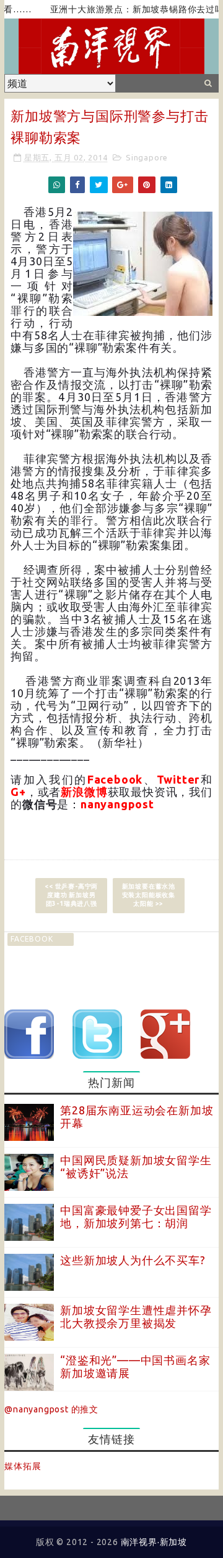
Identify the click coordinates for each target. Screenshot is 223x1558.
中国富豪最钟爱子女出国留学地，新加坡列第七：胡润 (135, 1217)
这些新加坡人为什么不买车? (132, 1260)
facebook (32, 939)
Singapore (147, 157)
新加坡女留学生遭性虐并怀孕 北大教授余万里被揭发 (135, 1317)
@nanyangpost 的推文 (51, 1409)
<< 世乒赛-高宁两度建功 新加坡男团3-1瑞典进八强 (71, 895)
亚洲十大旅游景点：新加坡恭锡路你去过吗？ (129, 9)
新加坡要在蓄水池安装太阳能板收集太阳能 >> (148, 895)
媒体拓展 (22, 1466)
